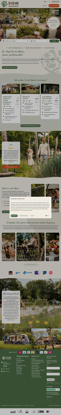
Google (31, 208)
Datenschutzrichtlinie (25, 208)
